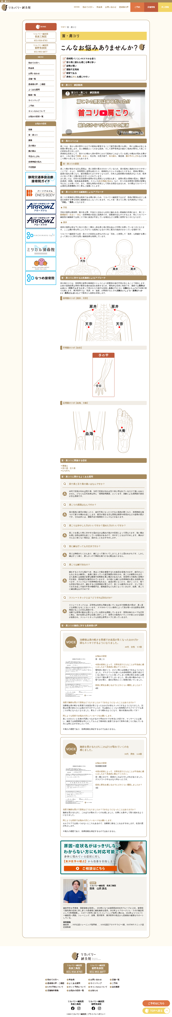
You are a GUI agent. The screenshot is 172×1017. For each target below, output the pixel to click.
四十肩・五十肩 (68, 468)
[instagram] (79, 1009)
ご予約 (137, 7)
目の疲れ (112, 156)
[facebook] (73, 1009)
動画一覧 (32, 95)
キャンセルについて (36, 111)
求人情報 (165, 7)
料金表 (99, 7)
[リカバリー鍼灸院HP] (15, 7)
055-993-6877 (40, 48)
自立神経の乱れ (105, 181)
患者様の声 (123, 7)
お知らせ (94, 990)
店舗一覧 (32, 79)
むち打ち (66, 471)
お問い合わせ (110, 7)
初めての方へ (88, 7)
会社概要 (115, 987)
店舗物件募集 (53, 990)
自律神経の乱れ (35, 162)
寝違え (65, 466)
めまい (85, 156)
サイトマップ (34, 100)
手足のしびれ (34, 156)
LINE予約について (55, 987)
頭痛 (30, 130)
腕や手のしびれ (132, 156)
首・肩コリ (33, 135)
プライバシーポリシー (96, 1014)
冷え (75, 77)
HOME (77, 7)
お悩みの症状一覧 (35, 116)
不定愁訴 (32, 167)
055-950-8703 (40, 37)
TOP (63, 27)
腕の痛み (32, 151)
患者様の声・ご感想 (36, 84)
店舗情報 (151, 7)
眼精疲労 (64, 215)
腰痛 (30, 140)
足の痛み (32, 146)
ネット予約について (77, 987)
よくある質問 (34, 90)
